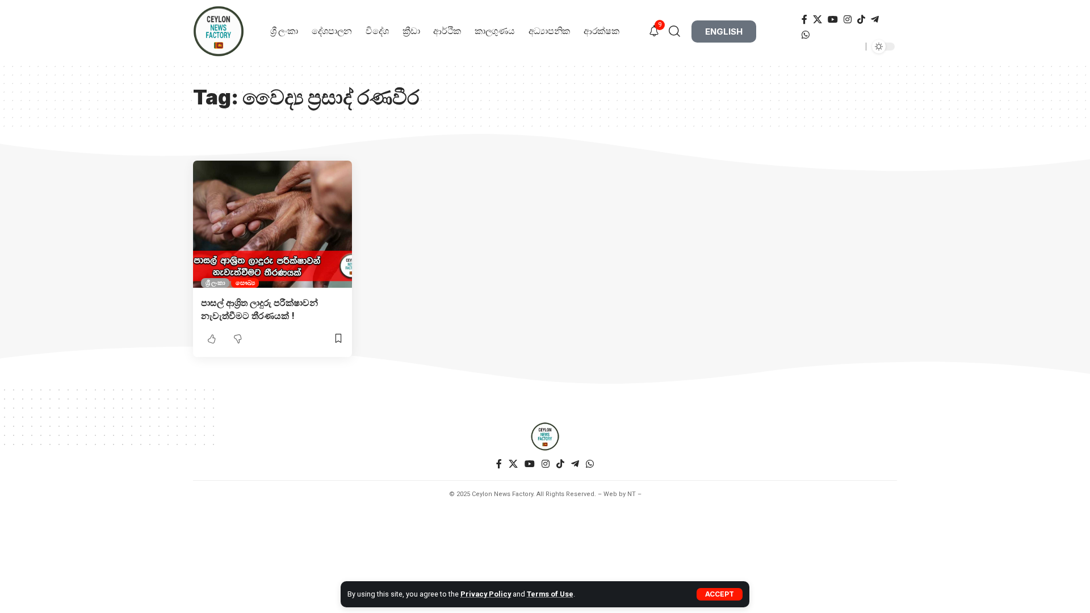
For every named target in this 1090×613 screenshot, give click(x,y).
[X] (817, 19)
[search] (679, 31)
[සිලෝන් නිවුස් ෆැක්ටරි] (545, 436)
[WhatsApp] (805, 35)
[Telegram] (875, 19)
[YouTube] (833, 19)
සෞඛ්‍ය (245, 283)
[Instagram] (847, 19)
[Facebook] (804, 19)
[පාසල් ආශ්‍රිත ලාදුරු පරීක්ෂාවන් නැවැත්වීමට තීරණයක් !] (272, 224)
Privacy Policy (485, 594)
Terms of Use (550, 594)
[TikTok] (861, 19)
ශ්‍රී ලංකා (215, 283)
